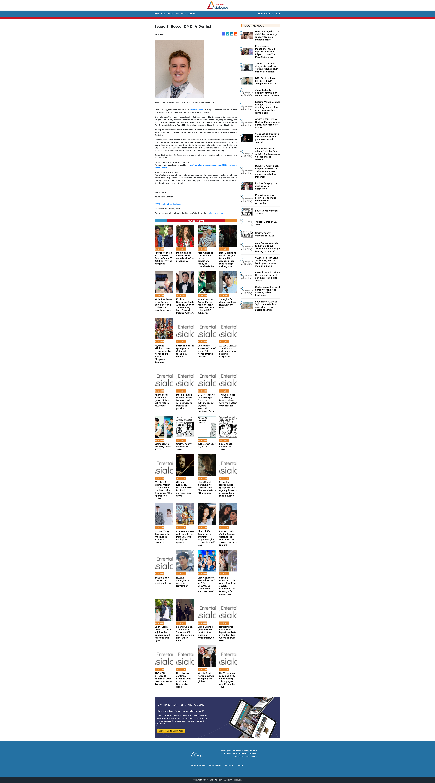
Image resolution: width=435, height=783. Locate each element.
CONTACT (192, 14)
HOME (156, 14)
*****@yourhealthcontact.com (168, 204)
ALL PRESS (181, 14)
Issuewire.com (196, 110)
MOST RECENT (167, 14)
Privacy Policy (215, 765)
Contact (240, 765)
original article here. (215, 213)
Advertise (229, 765)
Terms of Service (198, 765)
